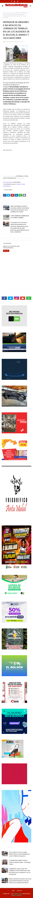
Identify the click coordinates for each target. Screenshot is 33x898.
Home (13, 890)
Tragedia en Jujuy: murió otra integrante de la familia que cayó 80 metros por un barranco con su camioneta (19, 871)
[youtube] (22, 298)
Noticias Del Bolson (9, 41)
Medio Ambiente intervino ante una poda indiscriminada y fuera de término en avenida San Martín (20, 880)
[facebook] (11, 1)
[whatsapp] (28, 298)
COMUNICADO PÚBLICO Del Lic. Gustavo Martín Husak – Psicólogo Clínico (19, 862)
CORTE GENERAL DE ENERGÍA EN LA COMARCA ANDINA (19, 217)
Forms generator (8, 182)
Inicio (4, 13)
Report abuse (21, 184)
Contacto (19, 890)
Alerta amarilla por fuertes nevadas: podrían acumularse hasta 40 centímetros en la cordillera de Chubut (19, 209)
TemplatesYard (17, 893)
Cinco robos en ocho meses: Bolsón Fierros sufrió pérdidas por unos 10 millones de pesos (19, 854)
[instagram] (18, 1)
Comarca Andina (11, 13)
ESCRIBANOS (7, 186)
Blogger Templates (16, 895)
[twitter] (14, 1)
